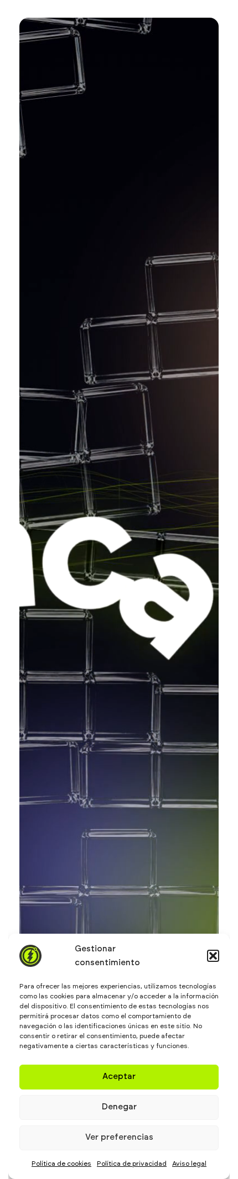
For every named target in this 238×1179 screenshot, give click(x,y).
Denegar (119, 1107)
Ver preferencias (119, 1137)
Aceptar (119, 1076)
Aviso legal (189, 1163)
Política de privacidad (132, 1163)
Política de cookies (61, 1163)
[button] (213, 955)
